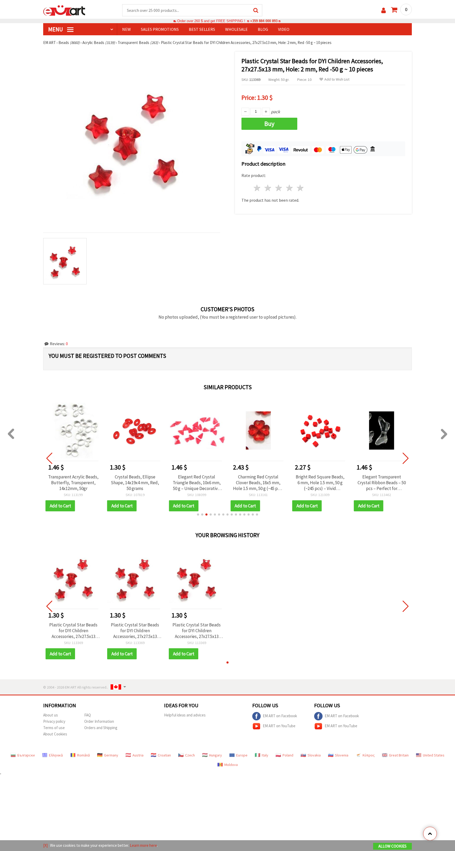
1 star (257, 187)
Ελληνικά (56, 755)
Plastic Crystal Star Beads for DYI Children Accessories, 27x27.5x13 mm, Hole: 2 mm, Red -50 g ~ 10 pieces (73, 630)
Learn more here (143, 845)
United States (433, 755)
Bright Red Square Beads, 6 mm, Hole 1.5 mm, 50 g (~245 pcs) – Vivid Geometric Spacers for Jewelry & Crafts (320, 482)
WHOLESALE (236, 29)
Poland (288, 755)
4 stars (289, 187)
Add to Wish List (336, 79)
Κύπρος (369, 755)
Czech (190, 755)
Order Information (99, 721)
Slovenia (341, 755)
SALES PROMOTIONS (160, 29)
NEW (126, 29)
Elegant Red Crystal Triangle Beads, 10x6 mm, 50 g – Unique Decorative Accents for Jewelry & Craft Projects (197, 482)
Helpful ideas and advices (185, 715)
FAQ (87, 715)
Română (83, 755)
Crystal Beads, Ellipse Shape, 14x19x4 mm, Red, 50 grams (135, 482)
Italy (265, 755)
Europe (242, 755)
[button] (198, 514)
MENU (56, 29)
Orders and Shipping (100, 727)
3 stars (279, 187)
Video (283, 29)
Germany (111, 755)
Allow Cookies (392, 846)
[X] (45, 845)
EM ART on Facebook (280, 715)
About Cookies (55, 733)
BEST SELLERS (202, 29)
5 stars (300, 187)
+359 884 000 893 (264, 21)
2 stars (268, 187)
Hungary (215, 755)
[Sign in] (383, 10)
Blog (263, 29)
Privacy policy (54, 721)
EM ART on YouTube (279, 725)
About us (50, 715)
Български (26, 755)
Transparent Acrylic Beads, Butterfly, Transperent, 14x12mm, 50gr (73, 482)
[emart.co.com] (64, 10)
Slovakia (314, 755)
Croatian (164, 755)
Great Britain (399, 755)
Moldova (231, 764)
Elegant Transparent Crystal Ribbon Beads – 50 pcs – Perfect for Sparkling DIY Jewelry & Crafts (382, 482)
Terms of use (54, 727)
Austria (138, 755)
